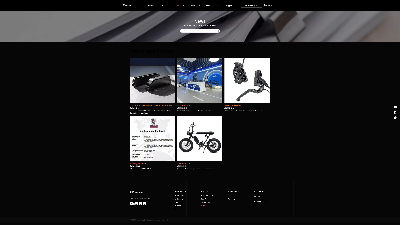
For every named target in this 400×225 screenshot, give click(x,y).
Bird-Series (178, 199)
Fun (176, 209)
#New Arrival (183, 163)
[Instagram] (140, 203)
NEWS (257, 196)
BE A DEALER (260, 191)
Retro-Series (179, 196)
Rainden (177, 206)
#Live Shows (183, 105)
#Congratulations (139, 163)
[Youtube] (136, 203)
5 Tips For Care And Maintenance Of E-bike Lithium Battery (152, 105)
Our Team (205, 199)
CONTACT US (261, 201)
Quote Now (252, 5)
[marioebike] (136, 192)
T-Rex (176, 202)
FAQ (229, 196)
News (203, 206)
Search (218, 30)
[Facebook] (132, 203)
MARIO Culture (207, 196)
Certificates (205, 202)
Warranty (231, 199)
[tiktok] (144, 203)
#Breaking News (232, 105)
